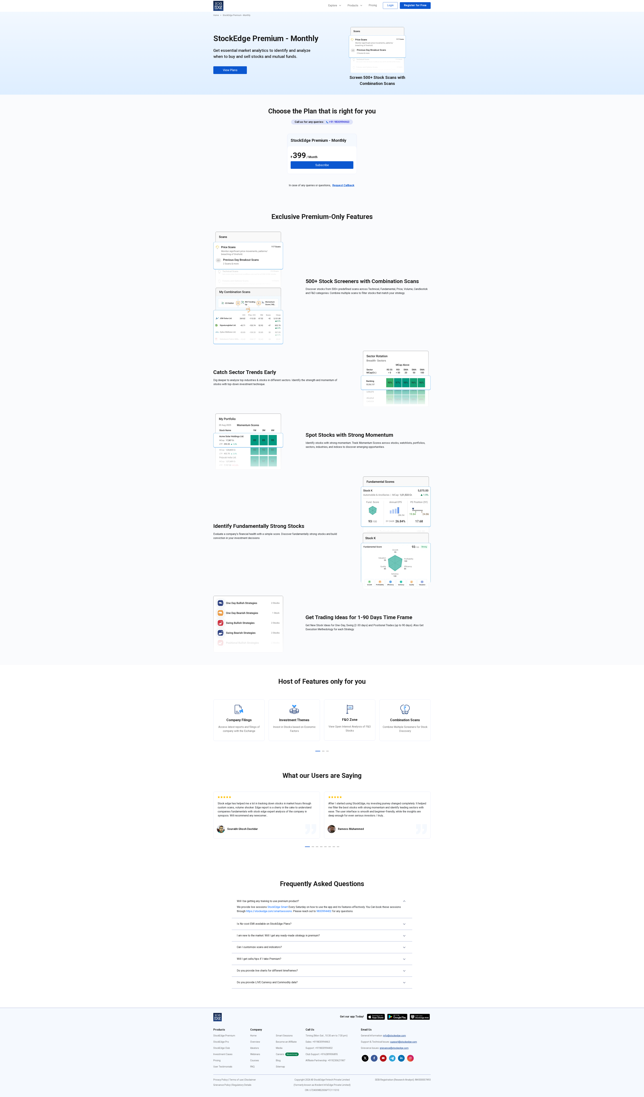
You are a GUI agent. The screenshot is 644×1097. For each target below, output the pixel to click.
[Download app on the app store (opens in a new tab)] (376, 1016)
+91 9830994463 (338, 121)
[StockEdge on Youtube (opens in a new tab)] (383, 1058)
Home (216, 15)
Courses (254, 1060)
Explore (333, 5)
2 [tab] (313, 846)
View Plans (230, 70)
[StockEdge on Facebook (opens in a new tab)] (374, 1058)
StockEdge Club (221, 1048)
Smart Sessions (284, 1035)
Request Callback (343, 185)
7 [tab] (334, 846)
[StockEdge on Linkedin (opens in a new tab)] (401, 1058)
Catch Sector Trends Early (377, 77)
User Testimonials (222, 1066)
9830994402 (324, 911)
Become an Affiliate (286, 1041)
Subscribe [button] (322, 165)
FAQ (252, 1066)
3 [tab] (317, 846)
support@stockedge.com (403, 1041)
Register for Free (415, 5)
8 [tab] (338, 846)
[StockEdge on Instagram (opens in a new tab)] (410, 1058)
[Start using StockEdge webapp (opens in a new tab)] (420, 1016)
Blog (278, 1060)
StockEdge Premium (224, 1035)
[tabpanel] (239, 720)
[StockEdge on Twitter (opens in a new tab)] (365, 1058)
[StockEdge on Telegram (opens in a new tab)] (392, 1058)
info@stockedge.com (394, 1035)
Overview (255, 1041)
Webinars (255, 1054)
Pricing (373, 5)
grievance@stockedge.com (394, 1048)
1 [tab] (307, 846)
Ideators (254, 1048)
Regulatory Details (241, 1085)
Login (390, 5)
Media (279, 1048)
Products (353, 5)
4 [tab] (321, 846)
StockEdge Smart (277, 907)
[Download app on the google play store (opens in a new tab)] (397, 1016)
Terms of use (236, 1079)
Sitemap (280, 1066)
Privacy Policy (220, 1079)
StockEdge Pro (221, 1041)
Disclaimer (250, 1079)
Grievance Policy (222, 1085)
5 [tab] (325, 846)
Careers (286, 1054)
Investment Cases (222, 1054)
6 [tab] (329, 846)
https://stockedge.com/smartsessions (269, 911)
